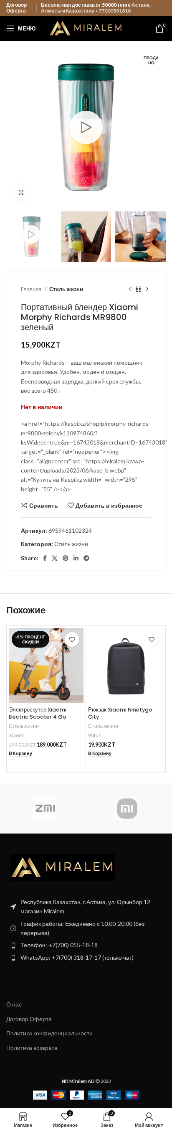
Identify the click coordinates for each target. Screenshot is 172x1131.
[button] (20, 753)
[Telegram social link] (86, 558)
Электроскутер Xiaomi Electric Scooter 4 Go (37, 713)
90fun (94, 735)
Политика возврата (32, 1047)
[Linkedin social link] (76, 558)
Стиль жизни (66, 289)
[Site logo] (86, 27)
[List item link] (86, 945)
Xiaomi (17, 735)
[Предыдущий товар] (130, 289)
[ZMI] (45, 808)
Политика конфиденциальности (49, 1033)
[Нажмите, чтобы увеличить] (21, 192)
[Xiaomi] (127, 808)
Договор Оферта (16, 8)
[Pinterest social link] (65, 558)
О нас (14, 1004)
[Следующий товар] (147, 289)
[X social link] (54, 558)
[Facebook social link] (44, 558)
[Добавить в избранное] (72, 639)
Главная (32, 289)
